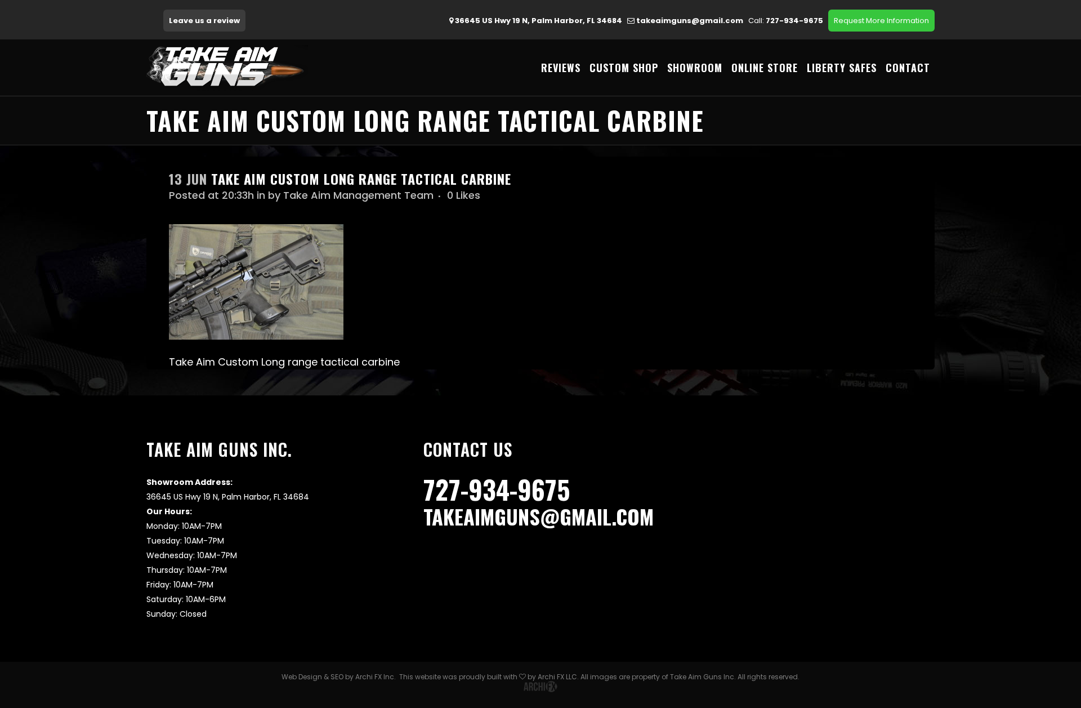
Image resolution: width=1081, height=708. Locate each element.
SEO (336, 677)
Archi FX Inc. (375, 677)
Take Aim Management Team (358, 195)
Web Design (302, 677)
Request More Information (881, 20)
